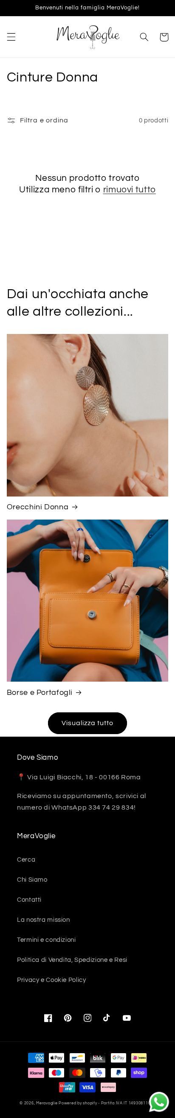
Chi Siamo (32, 880)
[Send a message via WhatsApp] (159, 1102)
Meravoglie (46, 1103)
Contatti (29, 900)
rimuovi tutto (129, 189)
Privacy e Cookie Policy (51, 980)
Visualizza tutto (88, 723)
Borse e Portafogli (40, 692)
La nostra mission (43, 920)
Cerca (26, 860)
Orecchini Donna (37, 507)
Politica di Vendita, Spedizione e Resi (72, 960)
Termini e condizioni (46, 940)
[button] (11, 37)
